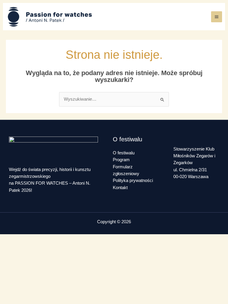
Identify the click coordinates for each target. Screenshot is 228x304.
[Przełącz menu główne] (216, 16)
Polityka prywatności (133, 180)
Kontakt (120, 187)
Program (121, 159)
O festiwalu (123, 153)
